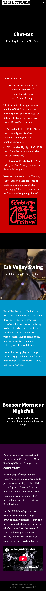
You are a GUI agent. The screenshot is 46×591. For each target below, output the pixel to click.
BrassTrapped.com (16, 2)
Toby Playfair (29, 584)
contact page (17, 365)
